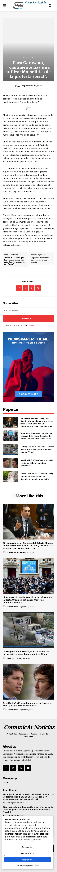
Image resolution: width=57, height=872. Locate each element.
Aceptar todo (28, 860)
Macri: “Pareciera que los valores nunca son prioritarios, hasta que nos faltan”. (14, 261)
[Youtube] (28, 768)
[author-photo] (4, 552)
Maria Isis (10, 658)
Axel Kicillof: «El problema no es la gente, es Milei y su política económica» (36, 463)
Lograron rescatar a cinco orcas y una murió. (40, 260)
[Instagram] (13, 768)
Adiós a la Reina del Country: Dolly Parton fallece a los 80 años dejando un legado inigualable (36, 476)
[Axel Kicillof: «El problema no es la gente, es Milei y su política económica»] (10, 463)
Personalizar (27, 847)
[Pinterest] (31, 288)
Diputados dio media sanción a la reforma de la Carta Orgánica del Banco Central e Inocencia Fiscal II (36, 436)
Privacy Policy (34, 325)
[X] (25, 288)
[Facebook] (19, 288)
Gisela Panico (12, 552)
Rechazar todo (27, 853)
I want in (27, 319)
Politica (28, 57)
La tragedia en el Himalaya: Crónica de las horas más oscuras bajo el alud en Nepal (37, 449)
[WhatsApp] (38, 288)
